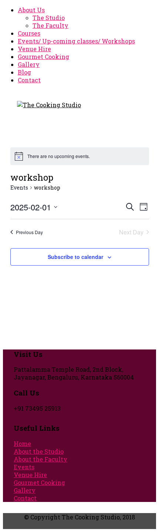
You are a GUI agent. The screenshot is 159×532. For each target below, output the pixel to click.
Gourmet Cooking (43, 56)
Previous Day (29, 232)
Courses (29, 33)
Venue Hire (34, 49)
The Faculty (50, 25)
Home (22, 443)
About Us (31, 10)
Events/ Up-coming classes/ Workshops (76, 41)
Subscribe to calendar (75, 256)
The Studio (49, 18)
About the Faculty (40, 459)
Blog (24, 72)
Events (19, 187)
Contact (29, 80)
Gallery (29, 64)
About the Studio (39, 451)
